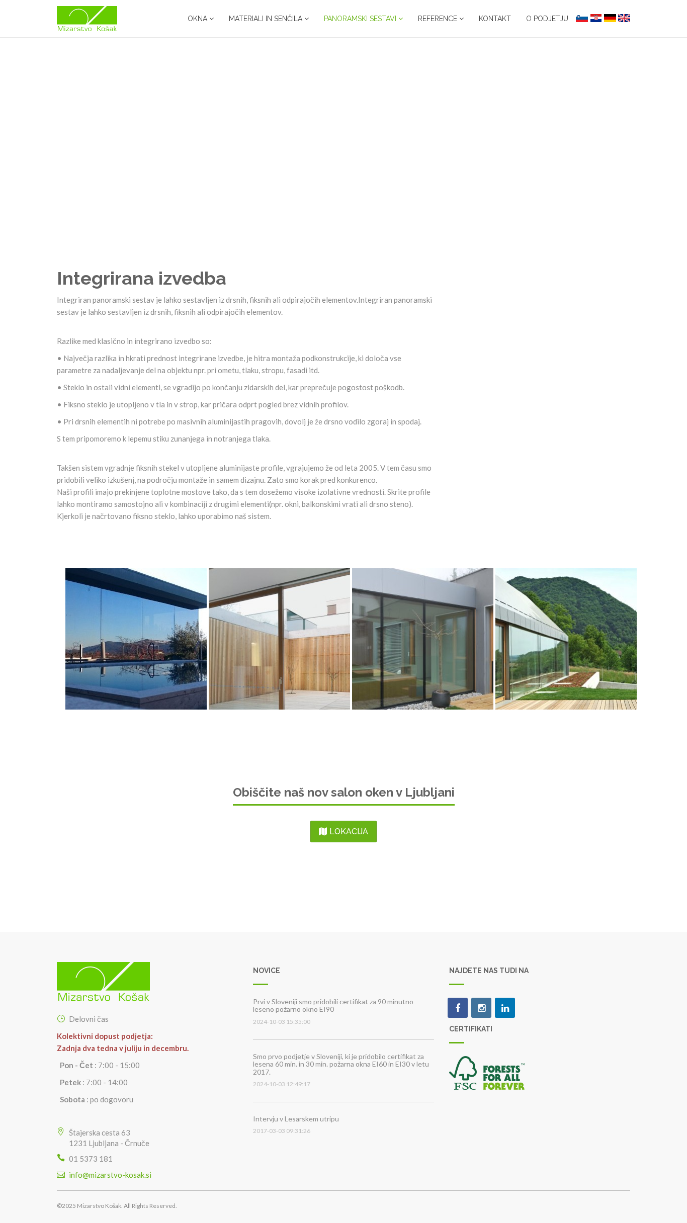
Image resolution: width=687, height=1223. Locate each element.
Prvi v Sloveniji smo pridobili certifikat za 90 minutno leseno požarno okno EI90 (333, 1005)
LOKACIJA (348, 831)
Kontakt (495, 19)
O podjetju (547, 19)
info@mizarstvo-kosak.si (110, 1174)
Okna (198, 19)
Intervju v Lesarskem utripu (296, 1118)
